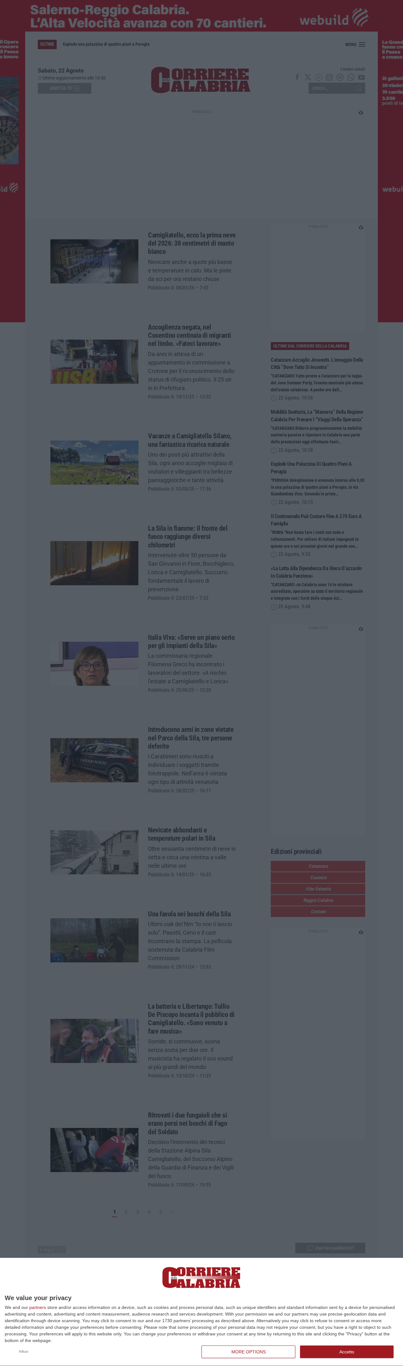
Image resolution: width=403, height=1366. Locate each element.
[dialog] (201, 1312)
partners (37, 1307)
